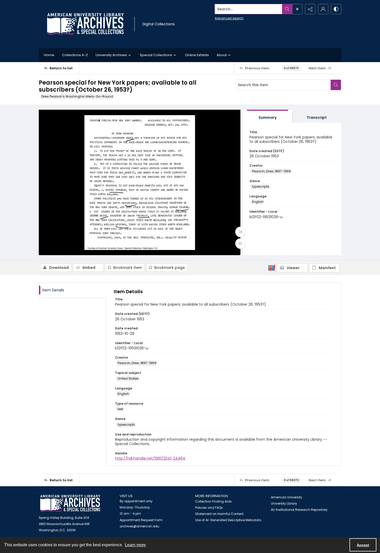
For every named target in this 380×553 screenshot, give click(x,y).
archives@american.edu (139, 526)
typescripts (260, 186)
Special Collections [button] (156, 55)
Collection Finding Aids (213, 501)
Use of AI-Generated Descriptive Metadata (228, 520)
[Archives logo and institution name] (85, 24)
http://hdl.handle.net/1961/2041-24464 (150, 458)
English (257, 202)
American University (286, 497)
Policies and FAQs (209, 507)
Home (49, 55)
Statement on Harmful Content (219, 514)
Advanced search (229, 18)
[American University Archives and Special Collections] (70, 503)
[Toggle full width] (240, 232)
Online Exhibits (197, 55)
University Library (284, 503)
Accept (363, 545)
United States (128, 378)
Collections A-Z (75, 55)
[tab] (267, 116)
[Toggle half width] (240, 243)
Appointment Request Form (141, 520)
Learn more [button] (135, 545)
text (120, 409)
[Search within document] (336, 85)
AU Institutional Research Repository (299, 509)
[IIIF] (272, 267)
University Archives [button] (111, 55)
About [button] (222, 55)
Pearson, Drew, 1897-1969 (271, 171)
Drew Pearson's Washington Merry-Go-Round (77, 96)
